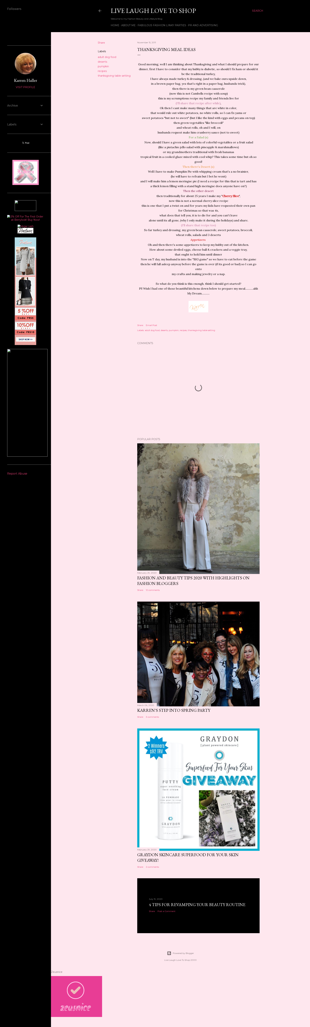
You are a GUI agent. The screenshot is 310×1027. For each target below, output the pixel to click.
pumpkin (103, 66)
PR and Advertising (203, 25)
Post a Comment (166, 911)
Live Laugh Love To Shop (153, 10)
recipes (102, 71)
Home (115, 25)
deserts (102, 61)
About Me (128, 25)
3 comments (152, 717)
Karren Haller (25, 80)
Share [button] (101, 42)
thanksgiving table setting (114, 75)
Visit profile (25, 87)
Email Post (151, 325)
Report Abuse (17, 473)
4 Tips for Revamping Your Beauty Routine (197, 904)
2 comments (152, 867)
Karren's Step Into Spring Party (173, 710)
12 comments (153, 590)
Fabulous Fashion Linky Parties (162, 25)
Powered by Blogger (183, 953)
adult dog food (107, 57)
